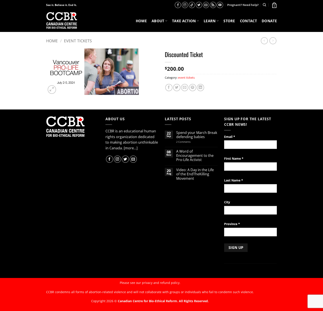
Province (232, 224)
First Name (233, 158)
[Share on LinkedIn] (200, 87)
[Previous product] (272, 40)
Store (229, 21)
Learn (210, 21)
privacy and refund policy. (161, 283)
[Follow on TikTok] (192, 5)
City (227, 202)
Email (229, 137)
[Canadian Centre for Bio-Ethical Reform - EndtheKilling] (61, 21)
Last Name (233, 180)
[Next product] (264, 40)
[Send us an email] (206, 5)
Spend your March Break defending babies (196, 135)
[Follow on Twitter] (199, 5)
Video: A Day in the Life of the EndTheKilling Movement (195, 174)
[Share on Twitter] (176, 87)
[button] (274, 5)
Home (141, 21)
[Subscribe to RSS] (213, 5)
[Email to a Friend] (184, 87)
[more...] (131, 148)
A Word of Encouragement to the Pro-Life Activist (195, 155)
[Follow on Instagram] (185, 5)
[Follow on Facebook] (178, 5)
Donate (269, 21)
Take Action (184, 21)
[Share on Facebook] (168, 87)
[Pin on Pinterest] (192, 87)
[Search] (264, 5)
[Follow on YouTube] (220, 5)
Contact (248, 21)
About (158, 21)
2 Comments (189, 141)
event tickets (78, 40)
